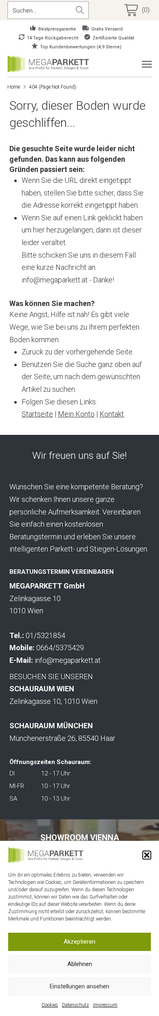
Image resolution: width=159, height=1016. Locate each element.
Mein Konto (76, 414)
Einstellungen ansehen (79, 986)
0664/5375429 (60, 647)
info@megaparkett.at (68, 660)
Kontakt (111, 414)
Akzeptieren (79, 941)
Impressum (105, 1005)
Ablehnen (79, 964)
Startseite (37, 414)
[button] (147, 855)
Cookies (50, 1005)
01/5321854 (45, 635)
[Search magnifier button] (80, 10)
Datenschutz (75, 1005)
